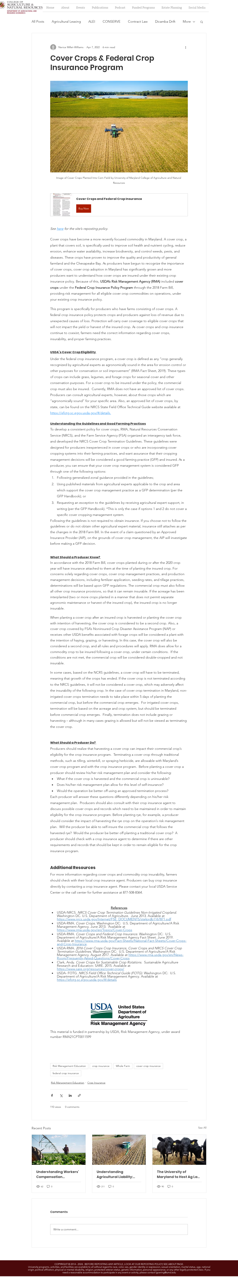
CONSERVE (111, 22)
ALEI (91, 22)
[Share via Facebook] (52, 1095)
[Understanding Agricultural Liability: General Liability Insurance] (119, 1150)
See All (202, 1127)
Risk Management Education (69, 1066)
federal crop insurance (66, 1073)
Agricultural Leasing (66, 22)
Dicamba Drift (165, 22)
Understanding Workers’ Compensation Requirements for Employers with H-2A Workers (57, 1174)
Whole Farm (123, 1066)
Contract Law (138, 22)
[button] (201, 21)
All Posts (38, 22)
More (187, 22)
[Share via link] (79, 1095)
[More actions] (185, 47)
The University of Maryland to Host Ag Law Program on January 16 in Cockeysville (179, 1174)
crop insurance (101, 1066)
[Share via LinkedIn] (70, 1095)
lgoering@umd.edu (166, 1272)
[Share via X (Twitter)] (61, 1095)
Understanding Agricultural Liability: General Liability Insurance (115, 1174)
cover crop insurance (148, 1066)
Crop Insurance (96, 1082)
